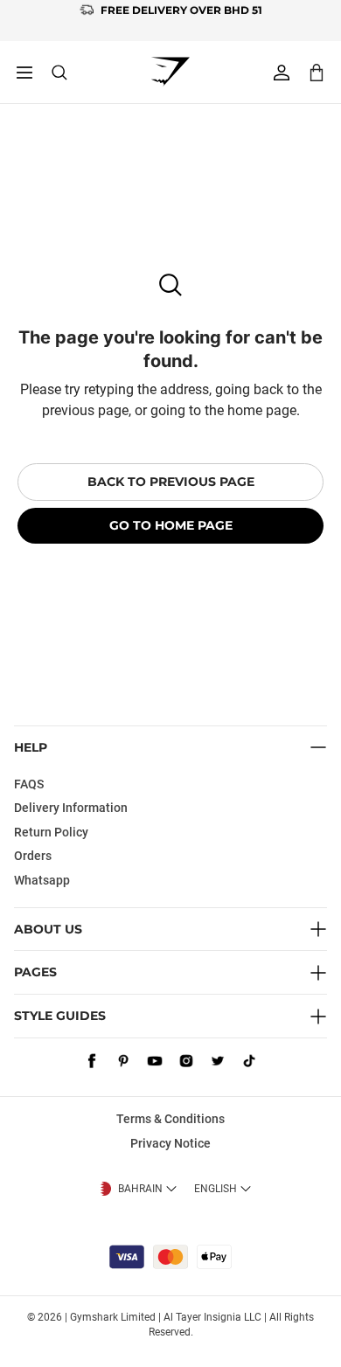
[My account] (281, 72)
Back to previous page (170, 481)
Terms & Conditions (170, 1119)
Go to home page (171, 525)
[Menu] (24, 72)
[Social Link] (92, 1061)
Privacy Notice (170, 1143)
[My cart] (316, 72)
